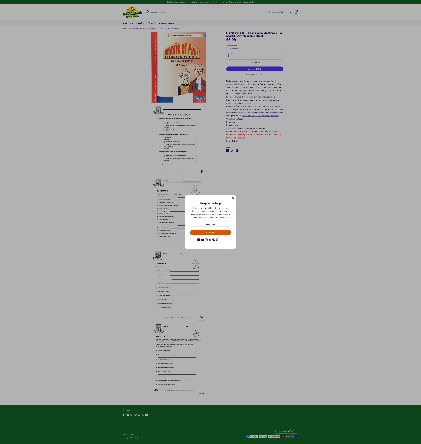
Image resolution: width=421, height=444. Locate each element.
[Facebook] (198, 239)
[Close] (232, 198)
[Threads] (217, 239)
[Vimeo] (210, 239)
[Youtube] (202, 239)
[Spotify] (213, 239)
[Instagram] (206, 239)
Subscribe (210, 232)
